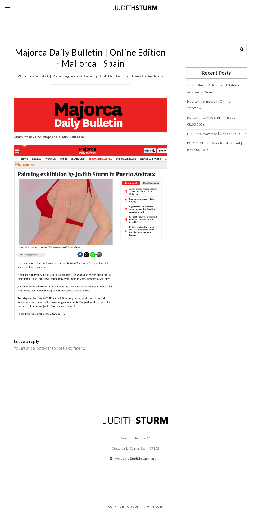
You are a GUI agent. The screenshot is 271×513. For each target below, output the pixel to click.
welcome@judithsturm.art (135, 458)
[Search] (240, 48)
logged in (43, 348)
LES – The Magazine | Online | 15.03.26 (217, 134)
